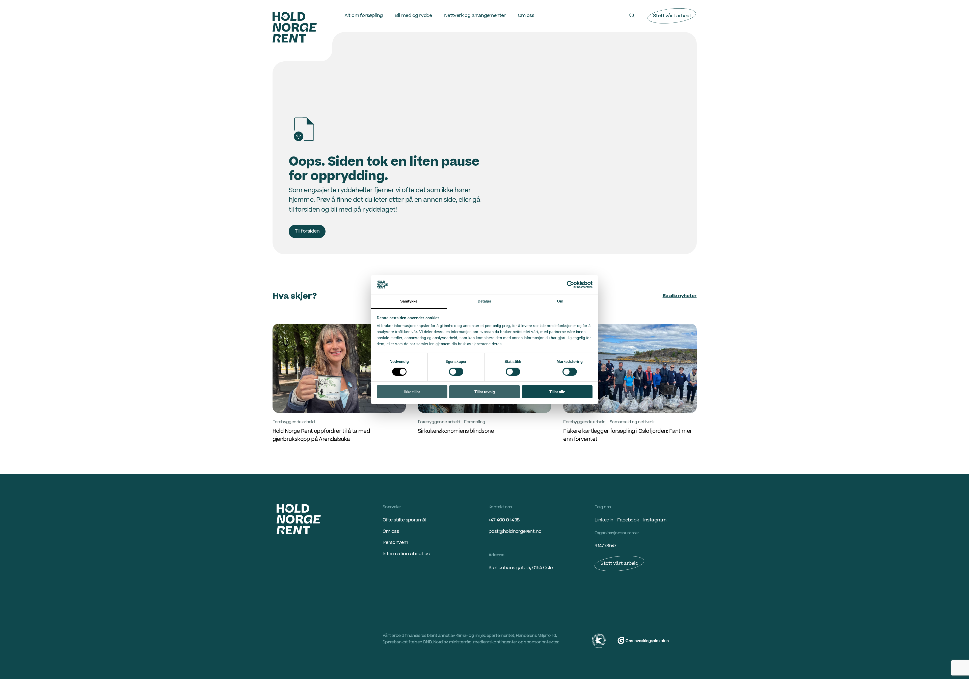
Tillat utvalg (484, 392)
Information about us (406, 553)
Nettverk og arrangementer (475, 15)
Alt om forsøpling (363, 15)
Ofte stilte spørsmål (404, 520)
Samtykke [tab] (409, 301)
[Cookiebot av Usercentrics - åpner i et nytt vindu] (570, 284)
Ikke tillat (412, 392)
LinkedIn (604, 520)
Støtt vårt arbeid (672, 15)
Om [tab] (560, 301)
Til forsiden (307, 231)
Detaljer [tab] (485, 301)
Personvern (395, 542)
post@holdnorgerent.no (515, 531)
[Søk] (632, 15)
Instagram (654, 520)
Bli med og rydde (413, 15)
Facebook (628, 520)
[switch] (456, 372)
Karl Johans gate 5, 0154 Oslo (521, 567)
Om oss (526, 15)
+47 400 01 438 (504, 520)
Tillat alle (557, 392)
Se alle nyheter (680, 295)
